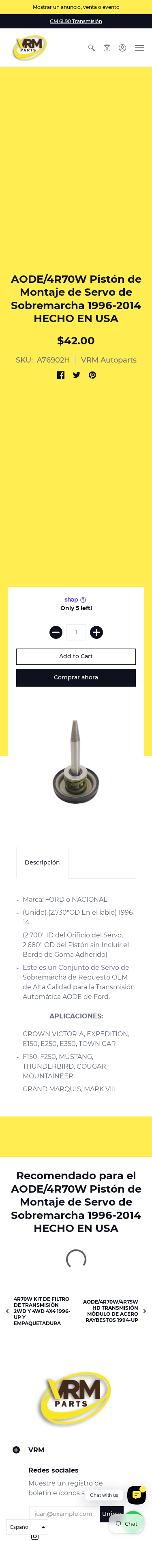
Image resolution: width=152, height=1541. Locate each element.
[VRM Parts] (30, 47)
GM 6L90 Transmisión (76, 21)
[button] (91, 47)
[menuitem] (91, 47)
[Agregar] (96, 632)
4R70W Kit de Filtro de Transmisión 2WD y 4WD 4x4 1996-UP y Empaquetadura (42, 1311)
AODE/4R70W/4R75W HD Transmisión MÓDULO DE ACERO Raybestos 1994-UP (110, 1311)
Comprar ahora (76, 677)
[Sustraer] (55, 632)
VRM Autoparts (109, 360)
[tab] (42, 863)
